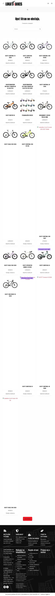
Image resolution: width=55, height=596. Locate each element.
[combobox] (25, 29)
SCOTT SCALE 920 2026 (10, 144)
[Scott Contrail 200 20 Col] (27, 133)
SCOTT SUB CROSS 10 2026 (10, 295)
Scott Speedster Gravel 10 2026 (27, 266)
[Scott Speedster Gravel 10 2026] (27, 255)
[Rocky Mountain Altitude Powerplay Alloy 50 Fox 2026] (27, 74)
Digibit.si (47, 594)
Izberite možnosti (10, 63)
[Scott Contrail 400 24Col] (44, 45)
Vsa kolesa (27, 519)
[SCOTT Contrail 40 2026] (44, 330)
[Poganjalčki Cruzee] (27, 105)
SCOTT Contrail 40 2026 (44, 387)
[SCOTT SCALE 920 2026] (10, 133)
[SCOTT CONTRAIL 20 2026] (44, 74)
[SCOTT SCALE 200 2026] (10, 255)
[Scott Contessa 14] (44, 255)
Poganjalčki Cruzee (27, 115)
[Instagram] (7, 587)
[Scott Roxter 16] (10, 105)
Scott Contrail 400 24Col (44, 56)
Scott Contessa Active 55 (27, 56)
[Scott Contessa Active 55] (27, 45)
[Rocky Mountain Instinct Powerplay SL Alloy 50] (10, 74)
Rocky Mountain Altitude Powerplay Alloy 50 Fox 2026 (27, 86)
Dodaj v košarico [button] (44, 63)
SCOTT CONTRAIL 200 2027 (44, 237)
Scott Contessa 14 (44, 265)
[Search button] (40, 29)
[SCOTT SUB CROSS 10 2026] (10, 283)
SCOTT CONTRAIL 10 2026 (10, 56)
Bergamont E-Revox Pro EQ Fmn (44, 116)
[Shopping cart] (51, 3)
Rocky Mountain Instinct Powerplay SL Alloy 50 (10, 86)
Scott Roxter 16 (10, 115)
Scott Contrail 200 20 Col (27, 145)
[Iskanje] (27, 9)
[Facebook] (4, 587)
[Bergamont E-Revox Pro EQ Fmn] (44, 105)
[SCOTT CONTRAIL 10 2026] (10, 45)
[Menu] (3, 3)
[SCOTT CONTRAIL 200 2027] (44, 180)
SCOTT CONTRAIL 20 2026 (45, 85)
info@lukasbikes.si (8, 570)
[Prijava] (48, 3)
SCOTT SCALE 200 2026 (10, 265)
